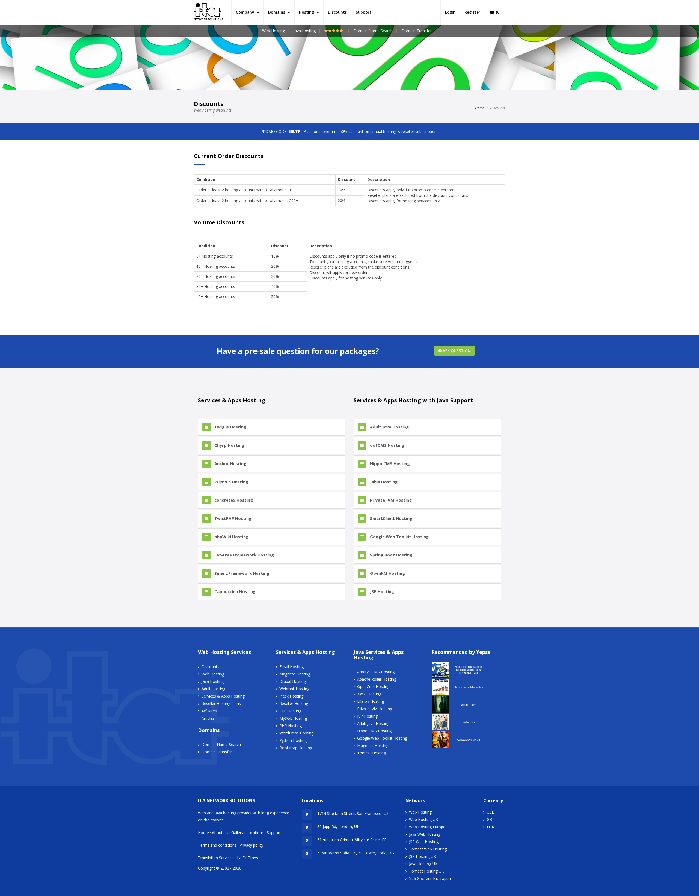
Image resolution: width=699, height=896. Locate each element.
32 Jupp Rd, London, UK (338, 826)
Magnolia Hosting (372, 745)
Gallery (237, 832)
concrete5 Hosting (233, 500)
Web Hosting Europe (427, 826)
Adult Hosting (213, 688)
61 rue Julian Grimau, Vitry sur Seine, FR (352, 839)
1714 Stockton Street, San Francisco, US (353, 813)
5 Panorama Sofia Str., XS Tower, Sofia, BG (355, 852)
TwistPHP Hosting (232, 518)
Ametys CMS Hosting (376, 671)
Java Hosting (305, 30)
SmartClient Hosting (390, 518)
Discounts (337, 12)
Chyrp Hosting (228, 445)
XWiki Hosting (369, 693)
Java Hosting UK (423, 863)
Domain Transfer (416, 30)
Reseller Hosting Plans (221, 703)
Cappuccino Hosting (234, 591)
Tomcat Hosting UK (426, 871)
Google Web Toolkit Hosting (399, 536)
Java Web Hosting (424, 834)
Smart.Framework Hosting (241, 573)
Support (363, 12)
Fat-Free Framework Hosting (243, 555)
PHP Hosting (290, 725)
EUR (490, 826)
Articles (208, 718)
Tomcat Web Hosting (428, 849)
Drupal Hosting (292, 681)
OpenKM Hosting (387, 573)
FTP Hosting (290, 710)
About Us (220, 832)
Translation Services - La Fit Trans (228, 857)
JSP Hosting (381, 591)
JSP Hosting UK (422, 856)
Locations (255, 832)
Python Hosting (293, 740)
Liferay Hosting (370, 701)
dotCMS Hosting (386, 445)
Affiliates (209, 710)
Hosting (307, 12)
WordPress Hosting (296, 733)
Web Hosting (273, 30)
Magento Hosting (294, 674)
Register (472, 12)
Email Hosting (291, 666)
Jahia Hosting (383, 481)
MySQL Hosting (293, 718)
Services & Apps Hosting (223, 696)
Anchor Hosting (229, 463)
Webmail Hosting (294, 688)
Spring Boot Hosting (390, 555)
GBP (491, 819)
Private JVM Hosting (390, 500)
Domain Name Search (373, 30)
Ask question (456, 350)
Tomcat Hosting (371, 752)
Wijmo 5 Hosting (230, 481)
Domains (277, 12)
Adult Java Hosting (389, 427)
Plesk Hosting (291, 696)
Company (246, 12)
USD (491, 812)
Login (450, 12)
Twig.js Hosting (229, 427)
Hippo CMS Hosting (389, 463)
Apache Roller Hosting (376, 679)
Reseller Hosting (293, 703)
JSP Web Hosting (424, 841)
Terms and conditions (217, 845)
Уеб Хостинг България (430, 878)
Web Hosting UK (423, 819)
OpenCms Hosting (373, 686)
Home (479, 107)
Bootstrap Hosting (295, 747)
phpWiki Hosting (230, 536)
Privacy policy (251, 845)
